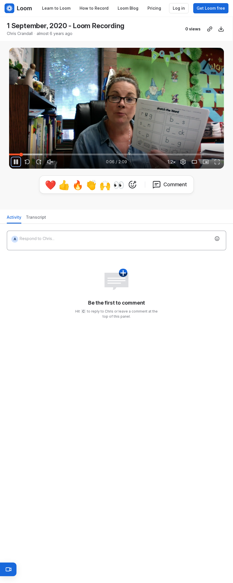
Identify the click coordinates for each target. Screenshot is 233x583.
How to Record (94, 8)
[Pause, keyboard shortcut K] (15, 161)
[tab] (14, 216)
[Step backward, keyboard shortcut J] (27, 161)
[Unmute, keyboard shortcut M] (50, 161)
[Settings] (183, 161)
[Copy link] (209, 29)
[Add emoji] (217, 236)
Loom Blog (128, 8)
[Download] (221, 29)
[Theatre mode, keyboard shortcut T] (194, 161)
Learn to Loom (56, 8)
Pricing (154, 8)
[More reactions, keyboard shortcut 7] (159, 200)
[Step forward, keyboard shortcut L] (38, 161)
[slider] (116, 154)
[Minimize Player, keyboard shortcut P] (205, 161)
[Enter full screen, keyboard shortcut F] (217, 161)
